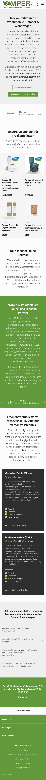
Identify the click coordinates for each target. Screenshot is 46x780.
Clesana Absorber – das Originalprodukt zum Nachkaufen (33, 228)
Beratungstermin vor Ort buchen (23, 94)
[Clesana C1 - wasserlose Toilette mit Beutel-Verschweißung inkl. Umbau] (11, 164)
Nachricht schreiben (23, 88)
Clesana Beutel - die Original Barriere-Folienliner (10, 228)
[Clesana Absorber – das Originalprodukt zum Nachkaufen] (34, 209)
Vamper (9, 774)
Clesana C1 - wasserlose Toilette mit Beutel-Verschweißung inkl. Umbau (10, 185)
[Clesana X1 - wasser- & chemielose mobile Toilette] (34, 164)
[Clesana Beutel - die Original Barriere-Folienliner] (11, 209)
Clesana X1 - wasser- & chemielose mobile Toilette (34, 183)
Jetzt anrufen (23, 697)
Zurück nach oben (23, 711)
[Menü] (42, 4)
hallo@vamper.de (23, 767)
